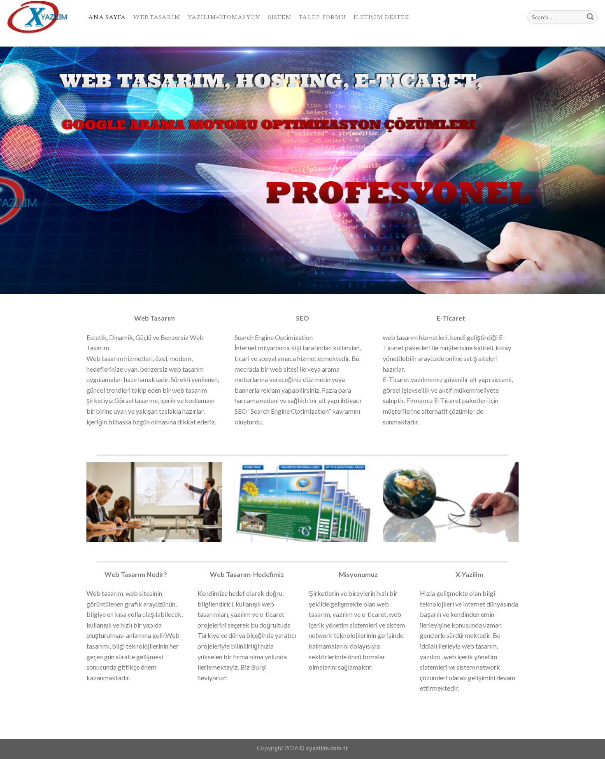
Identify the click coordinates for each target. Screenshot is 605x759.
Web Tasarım (156, 17)
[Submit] (590, 17)
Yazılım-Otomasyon (224, 17)
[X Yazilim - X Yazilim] (41, 17)
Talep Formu (322, 17)
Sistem (280, 17)
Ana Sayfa (107, 17)
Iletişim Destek (381, 17)
